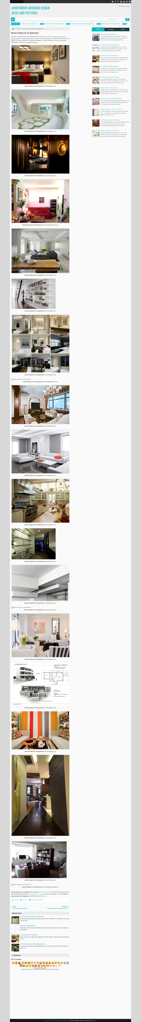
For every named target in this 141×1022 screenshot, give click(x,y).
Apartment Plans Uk (118, 23)
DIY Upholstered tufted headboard (109, 66)
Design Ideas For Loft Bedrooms (109, 87)
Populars (98, 29)
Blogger (128, 6)
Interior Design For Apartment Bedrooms (111, 98)
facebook (115, 1)
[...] (27, 920)
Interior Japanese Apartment (108, 34)
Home (13, 19)
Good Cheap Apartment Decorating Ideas (68, 23)
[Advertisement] (110, 156)
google (118, 1)
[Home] (13, 29)
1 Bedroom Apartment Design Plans (109, 130)
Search (127, 19)
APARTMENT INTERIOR (47, 892)
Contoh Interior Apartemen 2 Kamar (109, 77)
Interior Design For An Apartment (39, 23)
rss (121, 1)
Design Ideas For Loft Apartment (96, 23)
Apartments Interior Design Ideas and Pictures (31, 10)
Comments (111, 29)
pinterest (129, 1)
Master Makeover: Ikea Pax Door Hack (111, 109)
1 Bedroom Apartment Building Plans (110, 45)
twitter (112, 1)
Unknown (24, 899)
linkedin (123, 1)
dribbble (126, 1)
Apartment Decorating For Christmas (110, 120)
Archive (123, 29)
